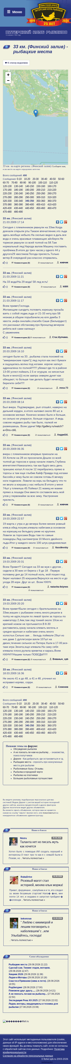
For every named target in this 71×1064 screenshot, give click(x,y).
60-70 (6, 182)
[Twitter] (62, 221)
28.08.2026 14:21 (46, 990)
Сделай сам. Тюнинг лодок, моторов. (29, 967)
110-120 (53, 182)
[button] (35, 113)
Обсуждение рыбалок (25, 749)
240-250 (29, 193)
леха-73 (63, 388)
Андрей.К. (62, 434)
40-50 (53, 179)
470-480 (7, 211)
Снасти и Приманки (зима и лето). (27, 981)
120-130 (7, 186)
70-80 (14, 182)
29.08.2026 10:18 (37, 977)
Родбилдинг (15, 987)
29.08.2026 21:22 (38, 964)
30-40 (44, 179)
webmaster (47, 1062)
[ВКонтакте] (58, 221)
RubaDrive (26, 877)
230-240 (18, 193)
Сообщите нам (58, 166)
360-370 (52, 200)
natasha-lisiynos (59, 586)
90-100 (32, 182)
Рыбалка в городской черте (28, 772)
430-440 (18, 208)
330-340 (18, 200)
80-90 (23, 182)
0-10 (19, 179)
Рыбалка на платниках (25, 775)
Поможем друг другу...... (22, 990)
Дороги (17, 758)
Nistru (23, 838)
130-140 (18, 186)
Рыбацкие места (22, 762)
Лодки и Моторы (18, 977)
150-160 (40, 186)
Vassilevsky (61, 547)
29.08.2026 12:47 (18, 971)
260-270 (52, 193)
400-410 (40, 204)
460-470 (52, 208)
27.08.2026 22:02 (48, 1000)
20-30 (36, 179)
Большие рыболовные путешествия (32, 778)
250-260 (40, 193)
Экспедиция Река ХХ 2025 (23, 1000)
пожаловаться (46, 263)
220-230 (7, 193)
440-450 (29, 208)
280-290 (18, 197)
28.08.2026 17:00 (33, 987)
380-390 (18, 204)
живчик (64, 262)
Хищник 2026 (16, 974)
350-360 (40, 200)
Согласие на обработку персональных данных (28, 1055)
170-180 (7, 189)
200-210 (40, 189)
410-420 (52, 204)
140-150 (29, 186)
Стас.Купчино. (60, 337)
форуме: (33, 746)
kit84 (65, 286)
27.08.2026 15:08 (29, 1007)
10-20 (27, 179)
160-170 (52, 186)
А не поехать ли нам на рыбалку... (31, 752)
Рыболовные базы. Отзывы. (28, 768)
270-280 (7, 197)
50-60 (61, 179)
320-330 (7, 200)
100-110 (42, 182)
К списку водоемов (18, 63)
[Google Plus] (66, 221)
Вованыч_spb (60, 659)
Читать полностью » (33, 858)
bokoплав (26, 918)
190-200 (29, 189)
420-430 (7, 208)
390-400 (29, 204)
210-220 (52, 189)
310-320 (52, 197)
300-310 (40, 197)
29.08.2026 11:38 (33, 974)
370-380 (7, 204)
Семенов (63, 687)
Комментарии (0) (22, 263)
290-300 (29, 197)
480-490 (18, 211)
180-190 (18, 189)
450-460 (40, 208)
